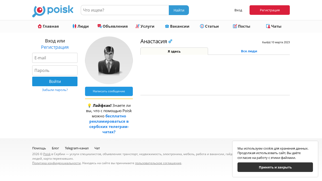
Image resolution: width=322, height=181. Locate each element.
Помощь (39, 148)
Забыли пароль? (55, 89)
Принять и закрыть (275, 167)
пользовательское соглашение (158, 163)
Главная (50, 26)
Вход (238, 10)
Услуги (147, 26)
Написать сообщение (109, 91)
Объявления (115, 26)
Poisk (47, 154)
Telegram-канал (77, 148)
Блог (55, 148)
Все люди (249, 51)
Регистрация (270, 10)
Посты (243, 26)
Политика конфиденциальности (56, 163)
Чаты (275, 26)
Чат (97, 148)
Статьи (211, 26)
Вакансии (179, 26)
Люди (82, 26)
